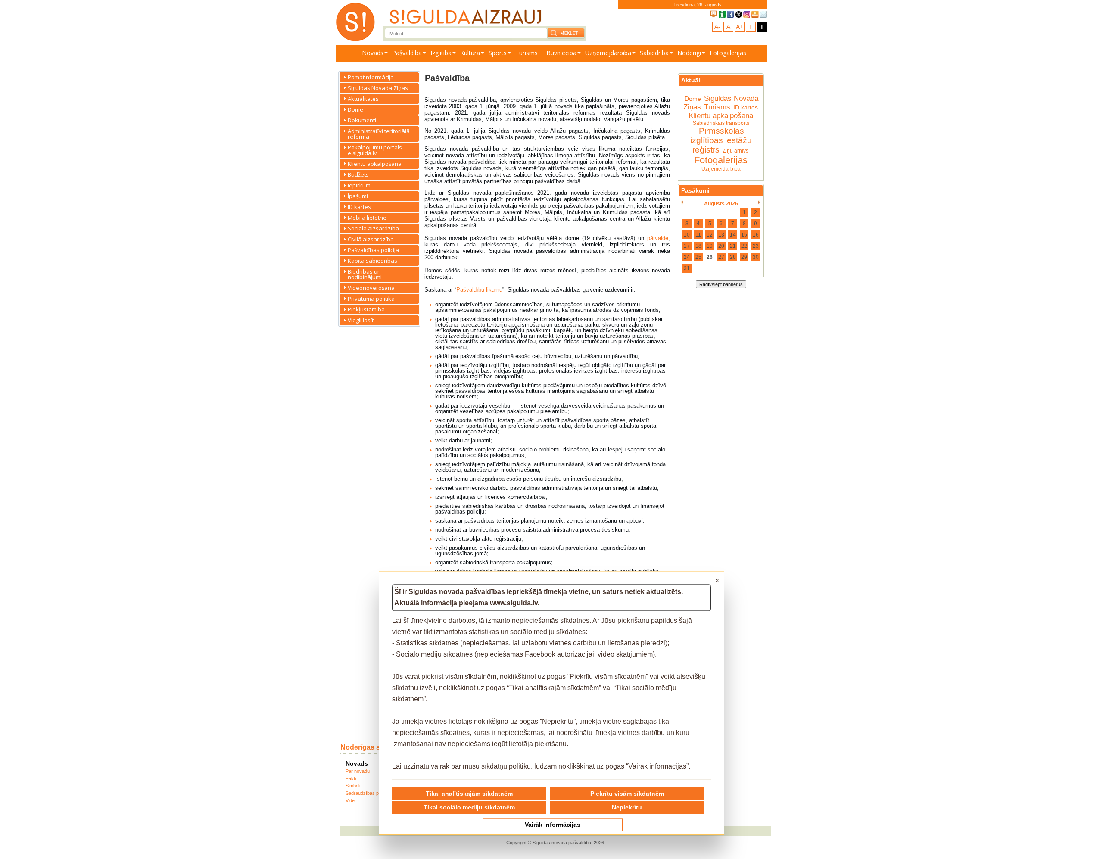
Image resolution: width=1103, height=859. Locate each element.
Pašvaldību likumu (479, 289)
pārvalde (657, 238)
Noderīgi (689, 53)
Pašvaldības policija (373, 250)
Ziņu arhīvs (735, 151)
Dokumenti (362, 120)
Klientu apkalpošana (375, 164)
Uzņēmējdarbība (608, 53)
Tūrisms (526, 53)
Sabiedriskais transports (721, 123)
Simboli (353, 785)
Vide (350, 800)
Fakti (351, 778)
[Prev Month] (682, 202)
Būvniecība (561, 53)
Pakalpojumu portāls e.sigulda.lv (375, 150)
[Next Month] (759, 202)
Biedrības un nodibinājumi (365, 274)
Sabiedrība (654, 53)
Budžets (358, 174)
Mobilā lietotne (367, 217)
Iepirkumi (360, 185)
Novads (372, 53)
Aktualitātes (363, 99)
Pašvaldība (407, 53)
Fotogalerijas (728, 53)
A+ (739, 26)
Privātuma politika (371, 298)
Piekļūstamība (366, 309)
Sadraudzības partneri (369, 793)
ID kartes (359, 207)
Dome (355, 109)
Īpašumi (358, 196)
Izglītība (441, 53)
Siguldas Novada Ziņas (378, 88)
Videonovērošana (371, 288)
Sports (498, 53)
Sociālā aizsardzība (373, 228)
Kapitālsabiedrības (372, 261)
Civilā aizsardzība (371, 239)
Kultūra (470, 53)
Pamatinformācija (371, 77)
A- (717, 26)
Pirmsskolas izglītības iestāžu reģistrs (721, 140)
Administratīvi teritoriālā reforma (379, 133)
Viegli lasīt (361, 320)
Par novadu (358, 771)
